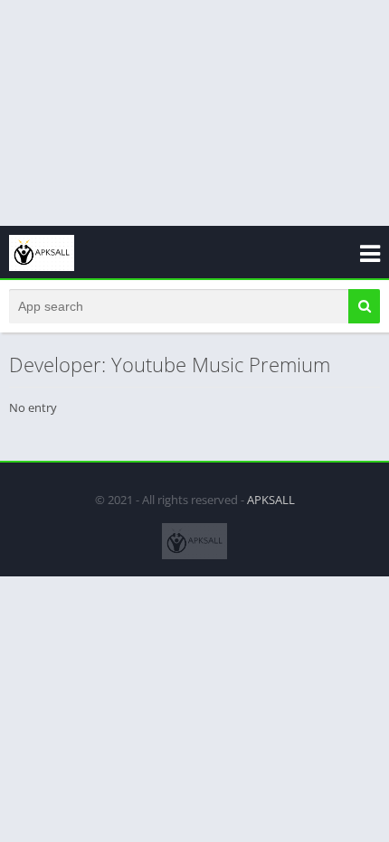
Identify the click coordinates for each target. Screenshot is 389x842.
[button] (364, 306)
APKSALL (271, 499)
